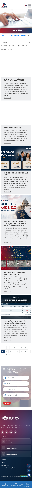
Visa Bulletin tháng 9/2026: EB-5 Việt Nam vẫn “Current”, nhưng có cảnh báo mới (16, 223)
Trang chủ (4, 35)
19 (10, 351)
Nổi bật (9, 49)
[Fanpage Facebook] (29, 470)
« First (3, 348)
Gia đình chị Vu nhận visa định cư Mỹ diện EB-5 (14, 273)
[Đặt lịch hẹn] (29, 466)
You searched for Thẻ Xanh (16, 35)
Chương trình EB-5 (5, 465)
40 (21, 351)
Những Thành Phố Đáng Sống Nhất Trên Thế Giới (14, 80)
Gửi (8, 403)
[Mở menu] (29, 6)
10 (14, 348)
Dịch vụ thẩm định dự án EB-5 (8, 468)
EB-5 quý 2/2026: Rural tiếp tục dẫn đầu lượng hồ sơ (15, 322)
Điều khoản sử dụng (5, 479)
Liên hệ (3, 471)
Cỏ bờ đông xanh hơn (13, 128)
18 (6, 351)
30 (17, 351)
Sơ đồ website (15, 479)
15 (22, 348)
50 (25, 351)
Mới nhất (3, 49)
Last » (6, 354)
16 (25, 348)
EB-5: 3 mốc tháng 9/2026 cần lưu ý (16, 174)
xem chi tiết (7, 98)
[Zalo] (29, 475)
